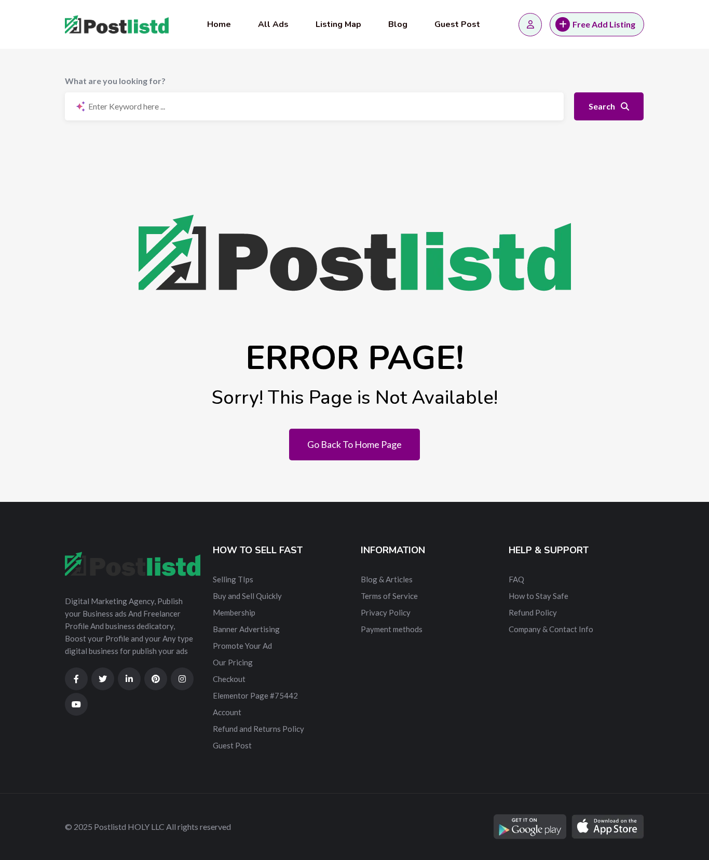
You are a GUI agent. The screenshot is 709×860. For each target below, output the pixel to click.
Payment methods (391, 629)
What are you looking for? (115, 81)
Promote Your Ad (242, 645)
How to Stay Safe (538, 595)
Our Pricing (233, 662)
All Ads (273, 24)
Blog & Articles (387, 579)
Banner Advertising (246, 629)
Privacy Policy (386, 612)
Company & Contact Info (551, 629)
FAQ (516, 579)
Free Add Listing (603, 24)
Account (227, 712)
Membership (234, 612)
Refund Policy (533, 612)
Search (603, 106)
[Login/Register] (530, 24)
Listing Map (338, 24)
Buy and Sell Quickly (247, 595)
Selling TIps (233, 579)
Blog (397, 24)
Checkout (229, 679)
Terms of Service (389, 595)
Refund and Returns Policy (258, 728)
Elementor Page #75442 (255, 695)
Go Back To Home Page (354, 444)
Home (219, 24)
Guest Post (457, 24)
